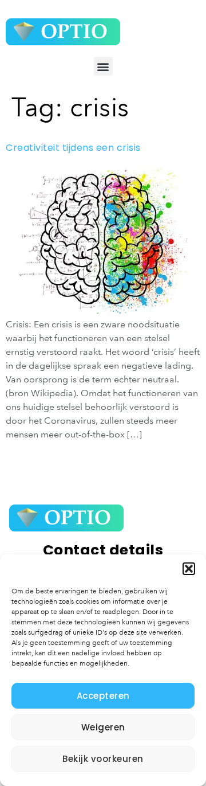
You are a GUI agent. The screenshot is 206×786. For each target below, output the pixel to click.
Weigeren (103, 727)
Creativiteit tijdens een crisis (73, 147)
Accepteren (103, 696)
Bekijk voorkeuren (103, 759)
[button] (189, 568)
